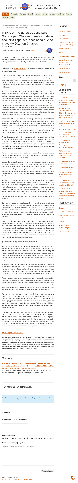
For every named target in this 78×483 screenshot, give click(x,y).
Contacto (24, 479)
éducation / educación (66, 212)
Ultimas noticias (64, 72)
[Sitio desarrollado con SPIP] (73, 478)
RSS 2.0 (31, 479)
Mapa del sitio (6, 479)
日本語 (45, 14)
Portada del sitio (7, 25)
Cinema (69, 14)
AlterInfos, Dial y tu (65, 31)
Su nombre (6, 412)
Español (5, 14)
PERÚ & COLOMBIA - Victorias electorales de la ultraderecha (67, 124)
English (30, 14)
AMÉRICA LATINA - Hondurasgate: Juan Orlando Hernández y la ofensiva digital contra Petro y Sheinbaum (67, 113)
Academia (60, 14)
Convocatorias (64, 39)
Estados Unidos (64, 48)
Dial (32, 50)
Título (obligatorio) (8, 435)
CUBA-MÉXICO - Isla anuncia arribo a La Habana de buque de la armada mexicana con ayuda (67, 193)
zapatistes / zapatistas (66, 231)
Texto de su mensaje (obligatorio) (14, 443)
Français (23, 14)
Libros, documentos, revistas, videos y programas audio (65, 62)
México (61, 221)
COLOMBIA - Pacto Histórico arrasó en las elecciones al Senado (66, 183)
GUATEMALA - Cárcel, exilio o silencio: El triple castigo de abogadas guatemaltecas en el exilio (67, 172)
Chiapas (61, 208)
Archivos (62, 35)
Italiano (37, 14)
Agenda (52, 14)
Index (12, 18)
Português (14, 14)
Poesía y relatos (64, 68)
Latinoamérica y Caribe (27, 25)
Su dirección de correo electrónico (14, 419)
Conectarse (16, 479)
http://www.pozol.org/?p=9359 (12, 333)
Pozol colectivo (19, 69)
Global (61, 52)
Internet (5, 18)
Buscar (61, 77)
